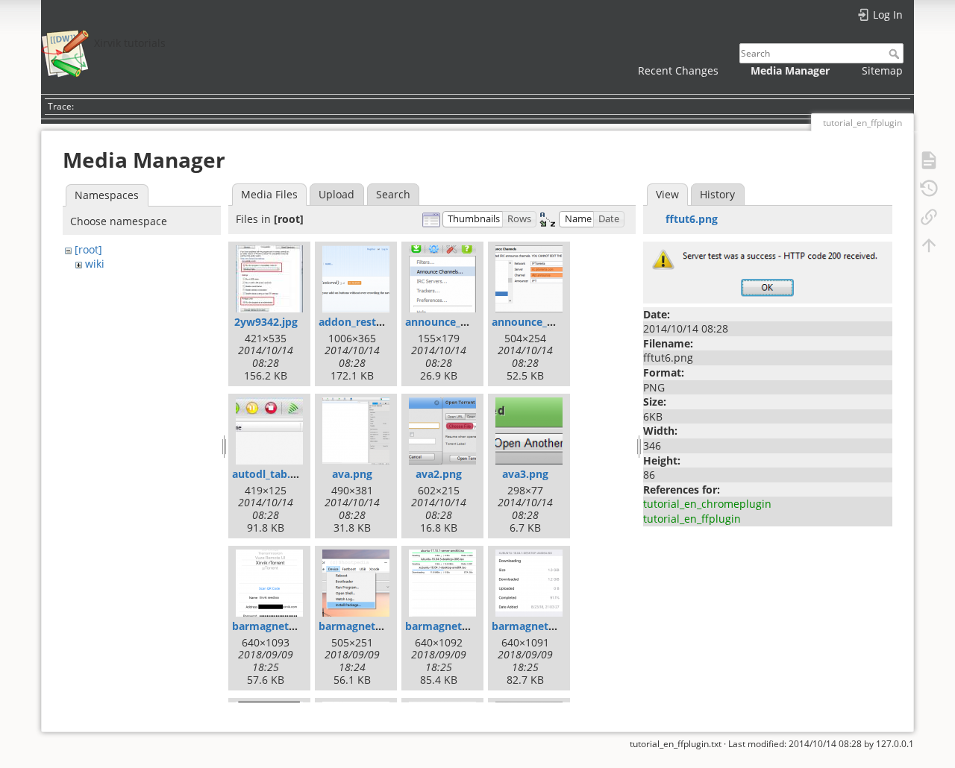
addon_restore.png (367, 322)
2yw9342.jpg (266, 322)
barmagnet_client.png (288, 626)
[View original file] (767, 271)
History (717, 194)
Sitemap (882, 70)
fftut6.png (692, 219)
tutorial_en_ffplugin (692, 519)
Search (896, 53)
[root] (88, 249)
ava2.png (439, 474)
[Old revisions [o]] (929, 188)
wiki (94, 263)
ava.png (352, 474)
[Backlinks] (929, 216)
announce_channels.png (466, 322)
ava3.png (525, 474)
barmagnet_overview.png (470, 626)
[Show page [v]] (929, 159)
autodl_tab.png (271, 474)
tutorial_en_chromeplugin (707, 504)
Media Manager (790, 70)
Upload (336, 194)
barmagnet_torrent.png (552, 626)
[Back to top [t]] (929, 244)
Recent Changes (678, 70)
